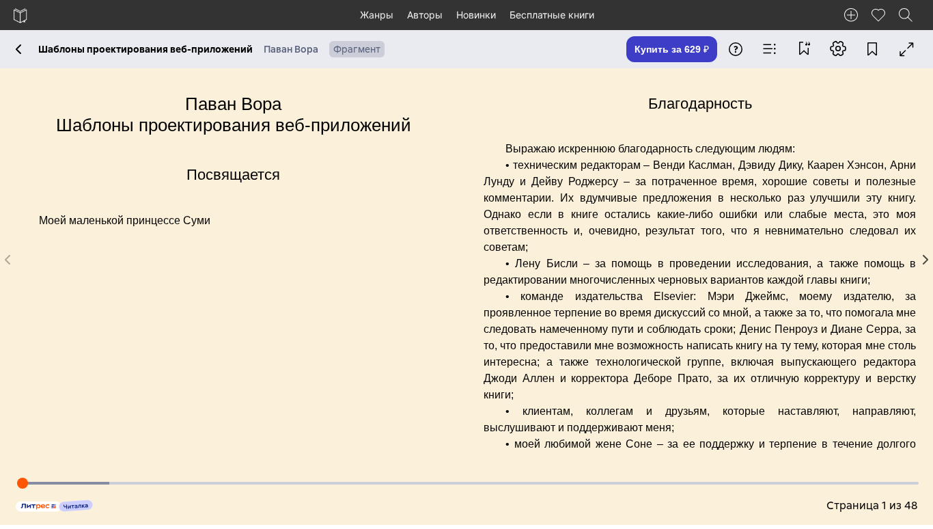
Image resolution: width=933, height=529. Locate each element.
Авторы (425, 15)
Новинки (476, 15)
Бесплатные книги (552, 15)
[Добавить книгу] (851, 15)
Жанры (376, 15)
